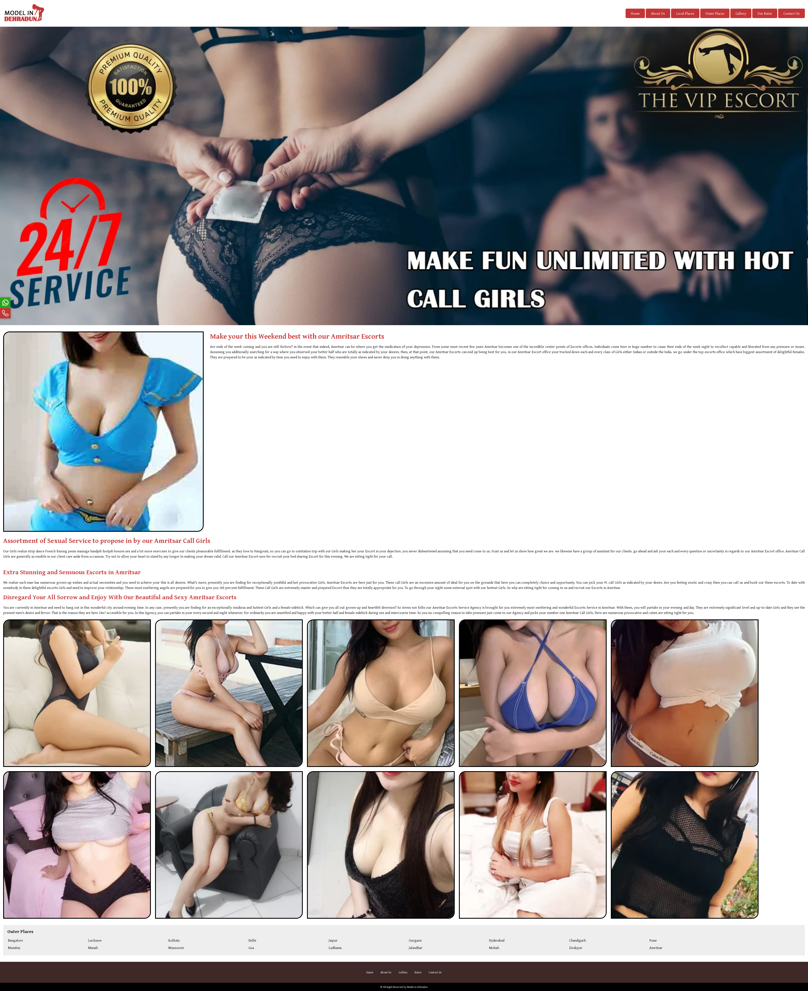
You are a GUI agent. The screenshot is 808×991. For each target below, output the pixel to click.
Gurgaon (415, 940)
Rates (418, 972)
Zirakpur (575, 947)
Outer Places (715, 13)
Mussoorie (176, 947)
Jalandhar (415, 947)
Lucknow (95, 940)
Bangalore (15, 940)
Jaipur (333, 940)
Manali (93, 947)
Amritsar (655, 947)
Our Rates (765, 13)
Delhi (252, 940)
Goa (251, 947)
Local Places (685, 13)
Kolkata (173, 940)
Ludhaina (335, 947)
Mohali (494, 947)
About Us (658, 13)
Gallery (741, 13)
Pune (653, 940)
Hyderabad (496, 940)
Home (635, 13)
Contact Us (791, 13)
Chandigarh (577, 940)
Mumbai (14, 947)
